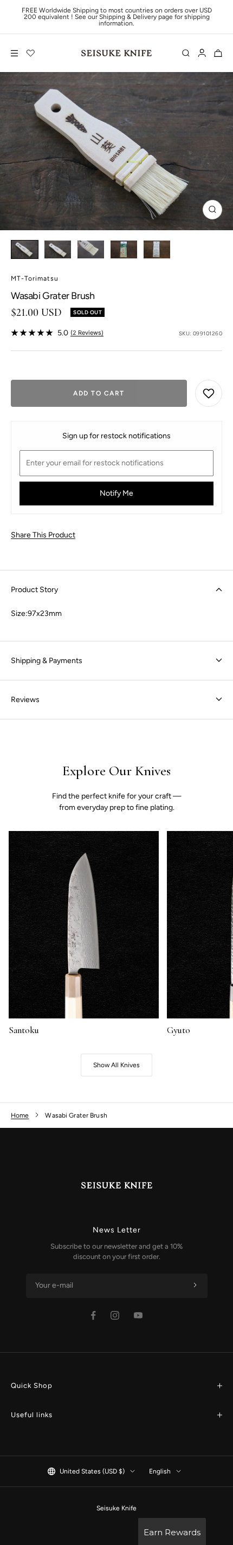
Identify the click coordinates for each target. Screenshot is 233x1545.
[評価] (31, 53)
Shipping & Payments (46, 660)
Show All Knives (116, 1065)
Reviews (25, 699)
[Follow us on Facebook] (93, 1315)
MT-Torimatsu (35, 278)
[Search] (186, 53)
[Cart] (218, 53)
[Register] (195, 1285)
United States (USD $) (92, 1471)
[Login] (202, 53)
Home (20, 1115)
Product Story (34, 589)
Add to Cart (99, 393)
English (160, 1471)
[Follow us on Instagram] (114, 1315)
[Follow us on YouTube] (138, 1315)
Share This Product (43, 535)
